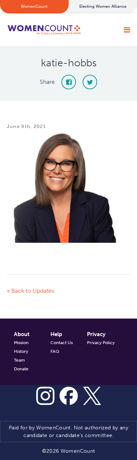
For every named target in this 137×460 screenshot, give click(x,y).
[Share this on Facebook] (68, 82)
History (21, 351)
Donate (21, 368)
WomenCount (44, 29)
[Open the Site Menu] (127, 29)
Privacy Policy (101, 342)
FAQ (54, 351)
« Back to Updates (30, 290)
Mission (21, 342)
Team (19, 360)
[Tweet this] (90, 82)
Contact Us (61, 342)
